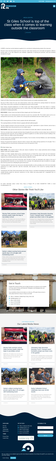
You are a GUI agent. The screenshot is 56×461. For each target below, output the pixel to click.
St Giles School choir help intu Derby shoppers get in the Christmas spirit (24, 112)
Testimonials (5, 429)
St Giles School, (4, 137)
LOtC (41, 106)
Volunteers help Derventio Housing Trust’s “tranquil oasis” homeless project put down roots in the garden (42, 215)
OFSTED (13, 139)
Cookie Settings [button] (6, 457)
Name (38, 425)
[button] (54, 6)
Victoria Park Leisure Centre (39, 153)
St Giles (23, 141)
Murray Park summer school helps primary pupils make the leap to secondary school (13, 215)
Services (4, 425)
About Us (5, 427)
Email (38, 430)
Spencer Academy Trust (25, 137)
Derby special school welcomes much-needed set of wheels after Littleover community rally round (29, 129)
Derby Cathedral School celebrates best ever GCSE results (40, 390)
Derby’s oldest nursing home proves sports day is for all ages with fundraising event (14, 252)
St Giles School (9, 102)
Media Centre (6, 431)
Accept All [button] (13, 457)
